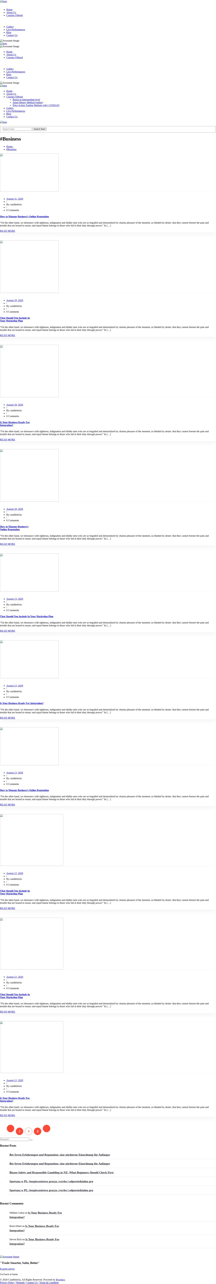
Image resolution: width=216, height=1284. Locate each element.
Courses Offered (14, 15)
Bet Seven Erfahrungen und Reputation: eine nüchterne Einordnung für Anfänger (59, 1154)
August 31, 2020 (14, 198)
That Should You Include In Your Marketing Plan (15, 319)
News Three (6, 295)
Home (9, 9)
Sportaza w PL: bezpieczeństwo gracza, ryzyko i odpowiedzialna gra (51, 1181)
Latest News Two (9, 193)
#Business (11, 149)
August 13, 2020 (14, 598)
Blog (8, 32)
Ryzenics (60, 1279)
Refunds (20, 1282)
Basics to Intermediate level (26, 99)
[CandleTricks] (3, 1)
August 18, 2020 (14, 300)
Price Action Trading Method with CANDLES (36, 105)
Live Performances (15, 29)
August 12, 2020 (14, 873)
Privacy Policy (7, 1282)
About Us (11, 12)
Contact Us (12, 35)
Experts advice (7, 1269)
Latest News (6, 868)
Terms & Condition (49, 1282)
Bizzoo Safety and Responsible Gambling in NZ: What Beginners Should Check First (61, 1172)
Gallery (10, 26)
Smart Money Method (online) (28, 102)
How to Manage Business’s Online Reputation (24, 216)
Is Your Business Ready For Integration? (22, 703)
